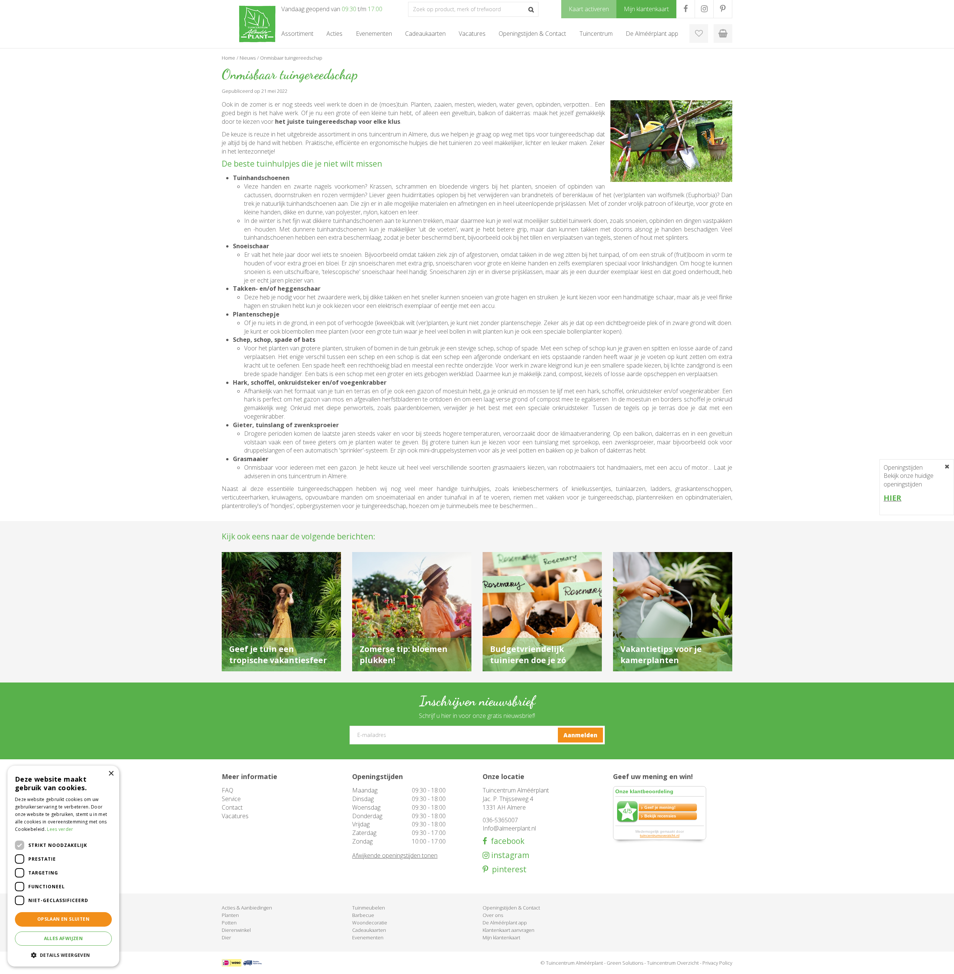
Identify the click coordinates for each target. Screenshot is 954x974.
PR (723, 9)
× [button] (111, 773)
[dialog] (63, 866)
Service (231, 799)
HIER (892, 498)
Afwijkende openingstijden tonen (394, 855)
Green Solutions (625, 962)
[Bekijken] (723, 33)
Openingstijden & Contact (511, 908)
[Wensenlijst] (698, 33)
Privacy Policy (717, 962)
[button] (63, 955)
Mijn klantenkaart (501, 937)
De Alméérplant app (505, 923)
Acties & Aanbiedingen (247, 908)
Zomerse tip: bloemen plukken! (404, 654)
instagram (509, 855)
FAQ (227, 790)
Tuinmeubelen (368, 908)
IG (704, 9)
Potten (229, 923)
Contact (232, 807)
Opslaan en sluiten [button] (63, 919)
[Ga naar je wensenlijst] (699, 33)
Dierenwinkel (236, 930)
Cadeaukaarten (369, 930)
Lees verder (60, 829)
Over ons (493, 915)
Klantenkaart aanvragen (508, 930)
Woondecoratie (369, 923)
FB (685, 9)
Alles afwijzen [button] (63, 938)
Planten (230, 915)
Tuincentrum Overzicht (673, 962)
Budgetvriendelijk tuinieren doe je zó (528, 654)
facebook (505, 841)
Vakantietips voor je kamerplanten (661, 654)
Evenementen (367, 937)
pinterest (507, 869)
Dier (226, 937)
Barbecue (363, 915)
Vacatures (235, 816)
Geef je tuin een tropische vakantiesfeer (278, 654)
